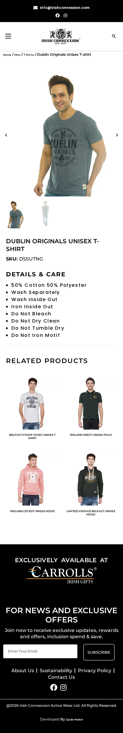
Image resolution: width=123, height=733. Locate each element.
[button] (22, 36)
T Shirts (29, 54)
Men (17, 54)
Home (7, 54)
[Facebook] (53, 687)
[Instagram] (63, 687)
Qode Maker (74, 719)
